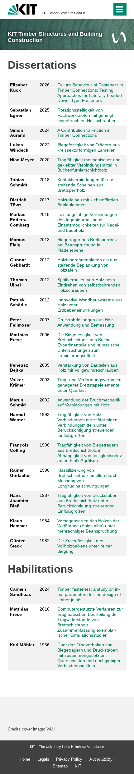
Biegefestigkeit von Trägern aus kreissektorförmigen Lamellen (88, 147)
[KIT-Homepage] (22, 8)
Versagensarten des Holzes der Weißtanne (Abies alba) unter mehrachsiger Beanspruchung (88, 526)
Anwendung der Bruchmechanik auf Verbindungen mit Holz (88, 402)
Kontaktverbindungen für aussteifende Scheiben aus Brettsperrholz (86, 185)
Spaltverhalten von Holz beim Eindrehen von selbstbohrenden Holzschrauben (88, 285)
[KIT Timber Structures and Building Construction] (119, 37)
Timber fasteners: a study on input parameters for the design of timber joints (89, 594)
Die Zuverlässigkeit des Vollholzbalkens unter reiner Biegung (84, 546)
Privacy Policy (69, 759)
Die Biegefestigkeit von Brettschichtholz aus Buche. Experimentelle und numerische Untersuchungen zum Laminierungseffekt (88, 345)
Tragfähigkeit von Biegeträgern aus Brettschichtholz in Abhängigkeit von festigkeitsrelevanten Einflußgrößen (90, 452)
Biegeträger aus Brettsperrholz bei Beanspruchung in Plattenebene (87, 245)
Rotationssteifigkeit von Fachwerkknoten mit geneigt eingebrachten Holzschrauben (87, 115)
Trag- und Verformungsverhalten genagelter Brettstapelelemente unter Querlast (89, 385)
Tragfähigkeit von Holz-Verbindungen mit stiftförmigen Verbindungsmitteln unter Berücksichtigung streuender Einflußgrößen (87, 425)
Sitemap (60, 766)
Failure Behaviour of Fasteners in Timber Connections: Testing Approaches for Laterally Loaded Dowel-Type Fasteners (90, 92)
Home (25, 759)
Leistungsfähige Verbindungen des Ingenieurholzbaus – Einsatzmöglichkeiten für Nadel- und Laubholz (88, 222)
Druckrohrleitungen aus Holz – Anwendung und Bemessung (87, 322)
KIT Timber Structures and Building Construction (65, 13)
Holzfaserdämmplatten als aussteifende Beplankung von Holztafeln (88, 265)
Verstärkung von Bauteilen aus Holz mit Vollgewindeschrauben (88, 368)
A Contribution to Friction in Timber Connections (84, 133)
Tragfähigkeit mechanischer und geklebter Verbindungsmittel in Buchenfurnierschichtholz (89, 165)
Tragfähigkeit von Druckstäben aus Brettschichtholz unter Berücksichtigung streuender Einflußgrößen (87, 503)
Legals (43, 759)
